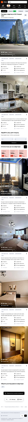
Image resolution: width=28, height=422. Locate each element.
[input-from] (7, 139)
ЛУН (2, 406)
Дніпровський (18, 58)
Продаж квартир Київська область (12, 406)
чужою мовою (5, 415)
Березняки (11, 58)
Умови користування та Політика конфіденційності (10, 412)
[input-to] (20, 139)
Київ (2, 60)
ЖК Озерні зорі (5, 58)
